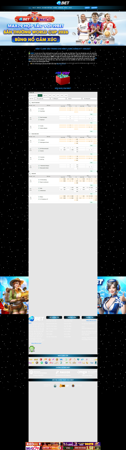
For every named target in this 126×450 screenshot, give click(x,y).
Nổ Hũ (65, 7)
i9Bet (30, 7)
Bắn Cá (39, 7)
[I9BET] (63, 3)
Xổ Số (70, 7)
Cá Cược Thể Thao (47, 7)
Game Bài (60, 7)
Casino (55, 7)
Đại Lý (34, 7)
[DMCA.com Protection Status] (32, 348)
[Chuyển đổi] (27, 195)
